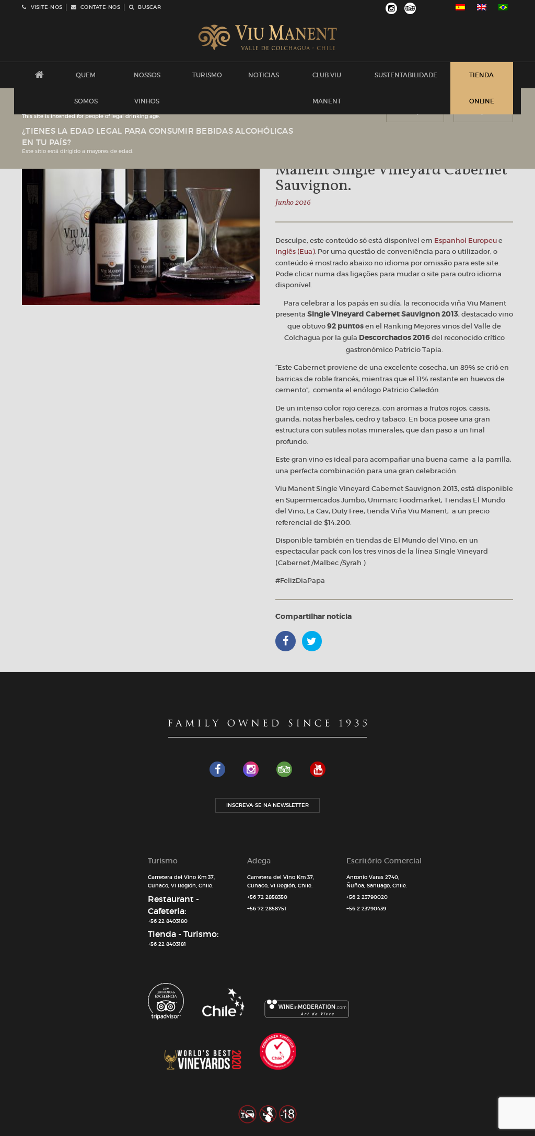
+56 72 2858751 (266, 908)
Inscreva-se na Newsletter (267, 805)
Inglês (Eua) (295, 251)
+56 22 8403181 (167, 944)
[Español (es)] (460, 7)
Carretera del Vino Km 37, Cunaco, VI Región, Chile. (181, 881)
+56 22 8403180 (168, 921)
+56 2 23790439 (366, 908)
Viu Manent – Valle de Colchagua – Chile (268, 38)
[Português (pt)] (503, 7)
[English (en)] (481, 7)
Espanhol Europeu (465, 240)
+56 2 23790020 (367, 897)
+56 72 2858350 (267, 897)
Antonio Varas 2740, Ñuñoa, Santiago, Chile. (376, 881)
